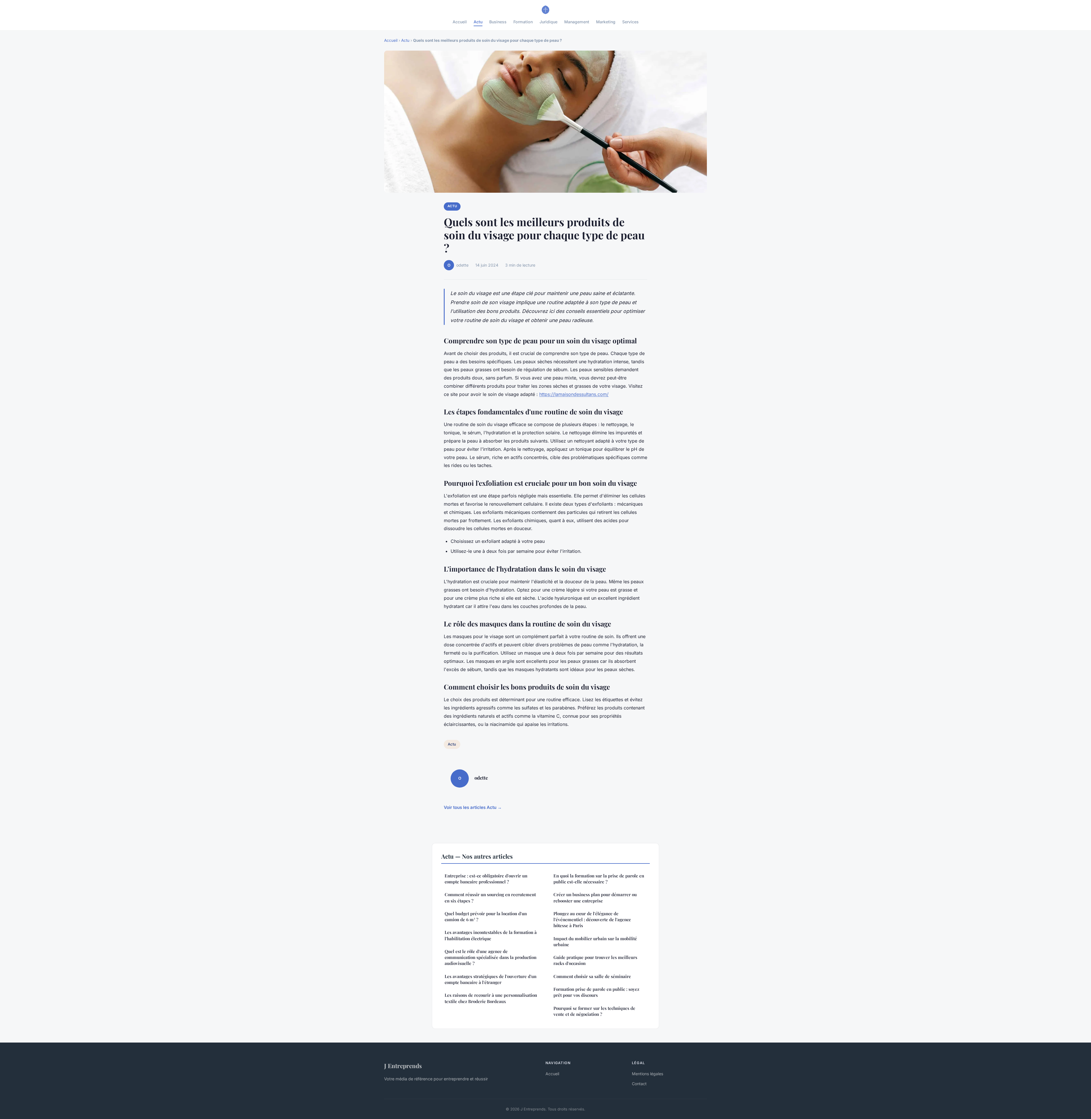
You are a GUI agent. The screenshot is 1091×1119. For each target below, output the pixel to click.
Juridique (548, 21)
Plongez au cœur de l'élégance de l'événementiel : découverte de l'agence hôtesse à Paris (592, 920)
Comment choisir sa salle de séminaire (592, 976)
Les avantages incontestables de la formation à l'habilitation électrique (491, 935)
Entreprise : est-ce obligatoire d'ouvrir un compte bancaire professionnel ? (486, 879)
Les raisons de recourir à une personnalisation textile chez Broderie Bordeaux (491, 998)
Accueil (460, 21)
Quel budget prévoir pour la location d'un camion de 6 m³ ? (486, 916)
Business (498, 21)
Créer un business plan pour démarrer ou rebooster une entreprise (595, 897)
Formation (523, 21)
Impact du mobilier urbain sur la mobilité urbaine (595, 941)
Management (576, 21)
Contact (639, 1083)
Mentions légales (647, 1073)
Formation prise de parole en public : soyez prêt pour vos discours (596, 992)
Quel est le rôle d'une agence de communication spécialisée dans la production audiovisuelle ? (490, 957)
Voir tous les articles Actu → (473, 807)
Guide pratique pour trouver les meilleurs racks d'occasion (595, 960)
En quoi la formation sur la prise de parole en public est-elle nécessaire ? (598, 879)
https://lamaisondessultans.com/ (574, 394)
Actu (478, 21)
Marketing (605, 21)
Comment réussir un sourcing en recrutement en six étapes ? (490, 897)
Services (630, 21)
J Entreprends (403, 1066)
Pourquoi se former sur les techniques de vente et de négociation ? (594, 1011)
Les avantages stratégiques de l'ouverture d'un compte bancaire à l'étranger (490, 979)
